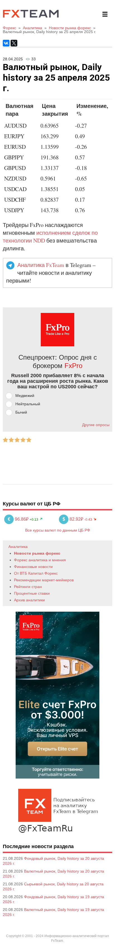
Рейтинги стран (28, 586)
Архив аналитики (29, 600)
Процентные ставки (32, 593)
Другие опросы (95, 425)
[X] (14, 43)
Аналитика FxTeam (40, 265)
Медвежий (24, 395)
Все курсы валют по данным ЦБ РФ (57, 530)
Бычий (21, 412)
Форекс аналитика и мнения (40, 560)
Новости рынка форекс (37, 553)
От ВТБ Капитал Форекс (36, 573)
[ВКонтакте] (6, 43)
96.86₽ (19, 519)
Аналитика (18, 546)
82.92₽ (73, 519)
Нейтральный (27, 404)
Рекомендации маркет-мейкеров (44, 580)
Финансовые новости (33, 566)
